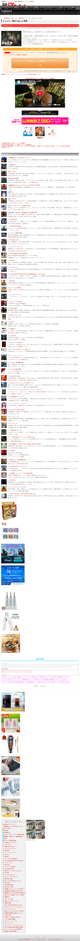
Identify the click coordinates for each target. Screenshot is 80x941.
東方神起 (33, 74)
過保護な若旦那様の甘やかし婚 (13, 891)
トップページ (6, 8)
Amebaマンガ (5, 147)
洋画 (26, 8)
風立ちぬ (7, 864)
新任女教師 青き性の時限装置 (19, 253)
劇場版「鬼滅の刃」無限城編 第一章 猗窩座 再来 (23, 212)
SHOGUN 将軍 (14, 178)
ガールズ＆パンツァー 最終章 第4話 (20, 205)
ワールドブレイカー (16, 294)
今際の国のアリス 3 (16, 430)
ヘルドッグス (14, 423)
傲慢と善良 (8, 903)
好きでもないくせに (16, 315)
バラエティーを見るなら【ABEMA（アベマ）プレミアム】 (40, 63)
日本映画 (36, 8)
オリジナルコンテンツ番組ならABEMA (15, 54)
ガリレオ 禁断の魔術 (16, 233)
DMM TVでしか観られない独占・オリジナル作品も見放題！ (54, 146)
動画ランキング (45, 78)
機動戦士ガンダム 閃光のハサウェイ (20, 157)
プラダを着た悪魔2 (16, 369)
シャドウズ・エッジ (16, 355)
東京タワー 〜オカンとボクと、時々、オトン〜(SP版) (20, 870)
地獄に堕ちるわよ (16, 376)
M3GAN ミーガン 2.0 (11, 842)
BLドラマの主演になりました (13, 881)
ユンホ (38, 74)
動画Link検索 (40, 659)
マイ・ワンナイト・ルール (18, 403)
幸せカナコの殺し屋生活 (17, 409)
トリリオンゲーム (10, 874)
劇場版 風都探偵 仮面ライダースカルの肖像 (17, 913)
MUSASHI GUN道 (15, 226)
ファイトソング (15, 416)
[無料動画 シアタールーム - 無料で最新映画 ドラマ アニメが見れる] (14, 5)
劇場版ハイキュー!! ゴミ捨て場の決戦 (21, 473)
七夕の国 (13, 335)
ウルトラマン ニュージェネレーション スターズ (18, 907)
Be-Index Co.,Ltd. (59, 939)
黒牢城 (6, 830)
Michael (13, 281)
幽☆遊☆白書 (8, 878)
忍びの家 (13, 480)
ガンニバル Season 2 (16, 342)
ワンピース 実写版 (16, 287)
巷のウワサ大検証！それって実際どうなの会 (17, 895)
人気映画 (27, 78)
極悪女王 (13, 328)
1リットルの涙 (9, 899)
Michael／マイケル (9, 824)
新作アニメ (37, 78)
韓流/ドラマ (6, 12)
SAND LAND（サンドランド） (19, 466)
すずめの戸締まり (10, 868)
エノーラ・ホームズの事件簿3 (13, 929)
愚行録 (12, 260)
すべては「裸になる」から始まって (21, 349)
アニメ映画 (59, 8)
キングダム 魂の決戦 (11, 858)
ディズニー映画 (70, 8)
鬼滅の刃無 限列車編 (10, 931)
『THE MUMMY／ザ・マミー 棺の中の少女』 (23, 437)
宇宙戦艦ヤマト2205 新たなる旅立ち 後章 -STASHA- (26, 444)
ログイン (44, 937)
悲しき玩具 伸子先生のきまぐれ (14, 905)
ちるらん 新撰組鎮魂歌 (17, 362)
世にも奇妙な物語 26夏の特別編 (14, 927)
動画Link (16, 8)
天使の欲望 (14, 308)
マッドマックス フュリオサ (18, 487)
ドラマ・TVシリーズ (48, 8)
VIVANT (13, 450)
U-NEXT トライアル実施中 (17, 143)
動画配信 (52, 78)
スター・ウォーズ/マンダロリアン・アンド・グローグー (26, 389)
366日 (12, 322)
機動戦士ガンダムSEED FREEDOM (15, 893)
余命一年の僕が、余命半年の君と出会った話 (23, 493)
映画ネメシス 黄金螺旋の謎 (18, 459)
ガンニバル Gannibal (16, 301)
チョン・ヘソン (10, 74)
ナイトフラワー (9, 923)
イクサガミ (13, 198)
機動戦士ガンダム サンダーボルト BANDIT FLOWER (25, 185)
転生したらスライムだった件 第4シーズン (22, 383)
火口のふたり (14, 267)
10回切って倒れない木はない (13, 917)
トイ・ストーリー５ (10, 852)
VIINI (28, 74)
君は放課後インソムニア (17, 396)
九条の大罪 (14, 219)
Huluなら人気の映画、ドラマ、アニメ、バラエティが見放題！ (19, 146)
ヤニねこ (7, 854)
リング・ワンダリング (11, 876)
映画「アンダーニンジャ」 (12, 901)
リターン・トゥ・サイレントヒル (14, 925)
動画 (32, 78)
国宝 (11, 192)
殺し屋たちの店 (15, 240)
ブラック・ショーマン (17, 246)
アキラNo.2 (13, 171)
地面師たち (13, 164)
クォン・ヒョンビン (21, 74)
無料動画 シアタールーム (31, 939)
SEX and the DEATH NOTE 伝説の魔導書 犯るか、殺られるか (28, 274)
